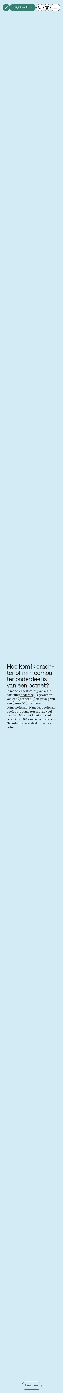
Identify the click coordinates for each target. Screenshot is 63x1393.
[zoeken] (40, 7)
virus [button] (18, 703)
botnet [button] (25, 699)
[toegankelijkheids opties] (47, 7)
